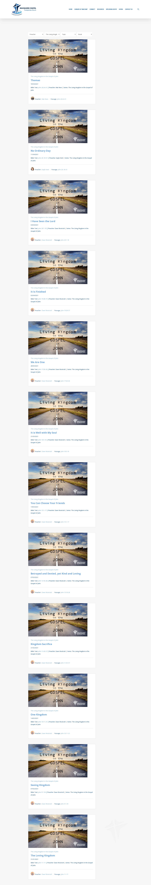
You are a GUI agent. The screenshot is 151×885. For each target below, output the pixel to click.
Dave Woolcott (47, 240)
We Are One (38, 362)
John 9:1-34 (42, 792)
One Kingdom (39, 714)
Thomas (35, 80)
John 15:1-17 (42, 510)
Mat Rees (45, 99)
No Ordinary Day (41, 150)
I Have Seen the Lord (43, 221)
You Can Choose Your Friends (48, 503)
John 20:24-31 (42, 87)
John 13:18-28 (42, 581)
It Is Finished (38, 291)
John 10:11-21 (42, 722)
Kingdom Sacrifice (41, 644)
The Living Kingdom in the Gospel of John (44, 76)
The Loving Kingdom (43, 855)
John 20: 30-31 (43, 158)
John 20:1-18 (42, 228)
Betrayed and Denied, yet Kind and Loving (56, 573)
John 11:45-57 (42, 651)
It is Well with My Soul (44, 432)
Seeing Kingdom (40, 785)
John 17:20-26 (42, 369)
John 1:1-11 (42, 863)
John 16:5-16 (42, 440)
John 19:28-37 (42, 299)
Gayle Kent (45, 169)
